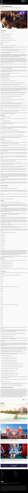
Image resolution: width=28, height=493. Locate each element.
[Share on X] (25, 400)
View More (26, 403)
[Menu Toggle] (27, 1)
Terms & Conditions (3, 473)
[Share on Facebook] (23, 400)
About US (2, 477)
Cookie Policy (2, 476)
